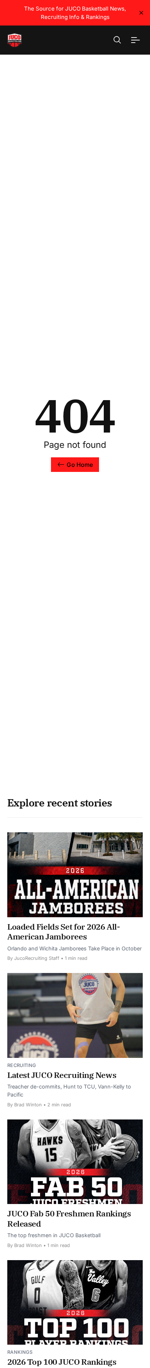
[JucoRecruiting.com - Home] (33, 40)
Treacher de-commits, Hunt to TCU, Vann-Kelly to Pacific (69, 1090)
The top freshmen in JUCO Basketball (53, 1235)
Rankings (20, 1352)
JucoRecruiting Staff (36, 958)
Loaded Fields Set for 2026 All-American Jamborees (63, 931)
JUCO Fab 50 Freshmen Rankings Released (69, 1218)
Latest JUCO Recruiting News (61, 1075)
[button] (117, 39)
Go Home (80, 464)
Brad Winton (28, 1104)
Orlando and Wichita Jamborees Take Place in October (74, 948)
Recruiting (21, 1065)
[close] (141, 13)
